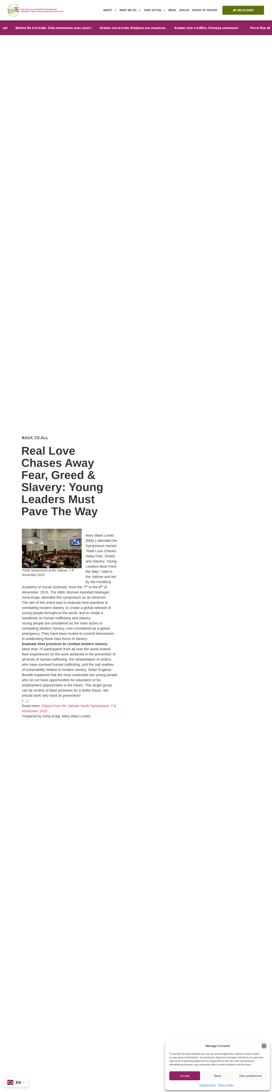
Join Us (184, 10)
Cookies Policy (207, 1084)
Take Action (152, 10)
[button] (264, 1046)
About (107, 10)
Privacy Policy (226, 1084)
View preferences (250, 1076)
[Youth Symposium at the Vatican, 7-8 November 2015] (52, 548)
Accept (184, 1076)
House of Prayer (204, 10)
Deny (217, 1076)
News (172, 10)
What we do (127, 10)
